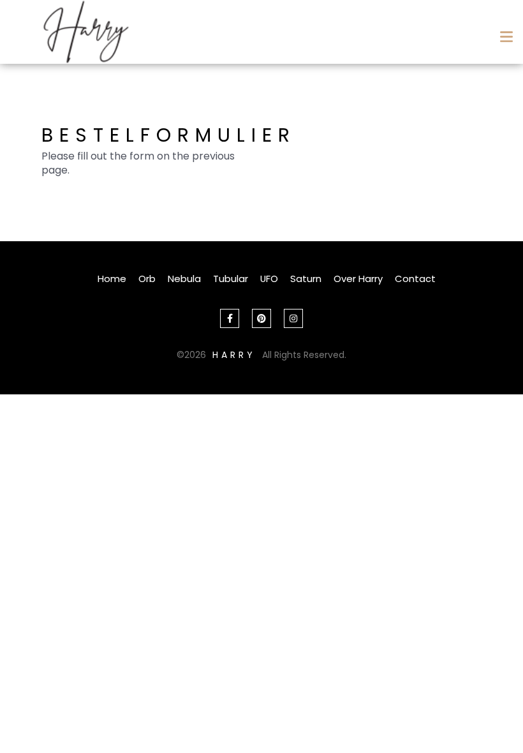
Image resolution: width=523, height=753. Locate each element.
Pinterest (261, 318)
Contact (415, 278)
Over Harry (358, 278)
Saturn (305, 278)
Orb (147, 278)
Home (112, 278)
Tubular (230, 278)
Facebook (229, 318)
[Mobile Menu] (504, 32)
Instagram (293, 318)
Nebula (184, 278)
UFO (269, 278)
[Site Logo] (86, 32)
